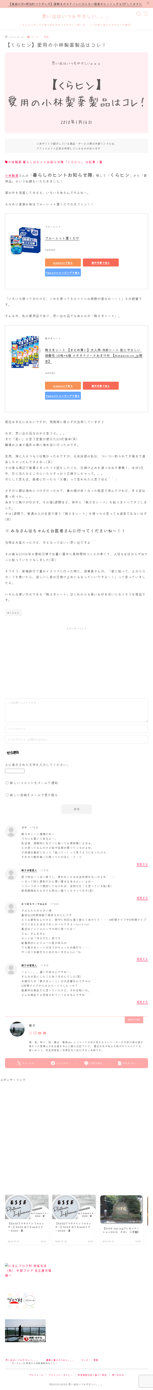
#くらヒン (13, 612)
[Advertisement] (76, 662)
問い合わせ (118, 1374)
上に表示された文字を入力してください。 (37, 764)
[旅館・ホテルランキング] (76, 1330)
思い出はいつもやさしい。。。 (76, 16)
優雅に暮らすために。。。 (60, 1359)
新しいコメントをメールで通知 (34, 782)
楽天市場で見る (101, 262)
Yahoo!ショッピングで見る (63, 272)
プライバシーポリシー (60, 1374)
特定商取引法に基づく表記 (92, 1374)
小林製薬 (12, 175)
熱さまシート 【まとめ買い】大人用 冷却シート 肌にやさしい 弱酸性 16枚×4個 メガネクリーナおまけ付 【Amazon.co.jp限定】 (93, 355)
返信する (142, 864)
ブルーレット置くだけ (62, 238)
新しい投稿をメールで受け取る (34, 794)
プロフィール (36, 1374)
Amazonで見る (63, 262)
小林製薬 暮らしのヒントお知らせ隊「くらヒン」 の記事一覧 (55, 161)
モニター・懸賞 (40, 37)
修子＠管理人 (29, 870)
